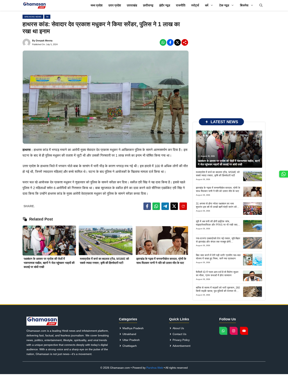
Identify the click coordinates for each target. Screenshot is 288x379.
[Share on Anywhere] (183, 206)
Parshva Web (154, 367)
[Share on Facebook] (147, 206)
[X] (177, 42)
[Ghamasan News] (34, 5)
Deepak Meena (44, 40)
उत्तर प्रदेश (114, 5)
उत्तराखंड (132, 5)
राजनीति (180, 5)
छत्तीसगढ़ (148, 5)
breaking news (32, 17)
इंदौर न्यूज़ (164, 5)
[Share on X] (174, 206)
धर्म (206, 5)
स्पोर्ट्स (195, 5)
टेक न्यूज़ (224, 5)
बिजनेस (244, 5)
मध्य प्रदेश (96, 5)
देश (47, 17)
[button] (260, 5)
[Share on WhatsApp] (156, 206)
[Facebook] (163, 42)
